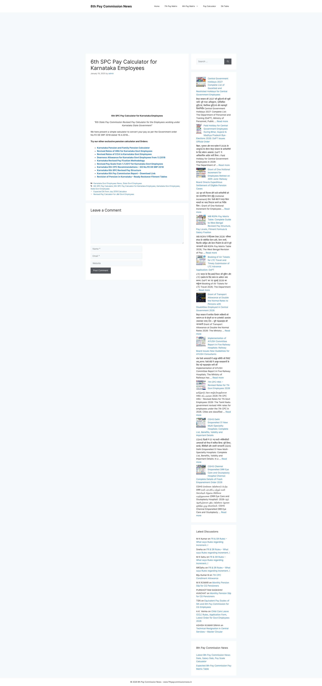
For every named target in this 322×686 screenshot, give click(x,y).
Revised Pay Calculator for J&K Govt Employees (113, 194)
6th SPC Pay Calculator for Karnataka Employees (135, 186)
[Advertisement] (161, 30)
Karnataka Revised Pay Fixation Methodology (121, 160)
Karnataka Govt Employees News (107, 183)
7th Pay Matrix (171, 6)
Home (156, 6)
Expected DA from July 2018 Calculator (110, 191)
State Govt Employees (132, 183)
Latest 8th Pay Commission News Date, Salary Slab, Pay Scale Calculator (213, 658)
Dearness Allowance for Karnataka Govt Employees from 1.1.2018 (131, 157)
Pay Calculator (209, 6)
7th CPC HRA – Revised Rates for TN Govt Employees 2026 (219, 385)
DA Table (225, 6)
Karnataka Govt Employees (168, 186)
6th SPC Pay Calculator (103, 186)
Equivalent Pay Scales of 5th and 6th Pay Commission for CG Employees (212, 603)
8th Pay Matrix (188, 6)
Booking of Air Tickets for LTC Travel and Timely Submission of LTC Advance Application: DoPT (213, 263)
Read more (222, 121)
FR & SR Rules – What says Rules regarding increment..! (211, 541)
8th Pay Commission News (111, 6)
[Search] (227, 62)
